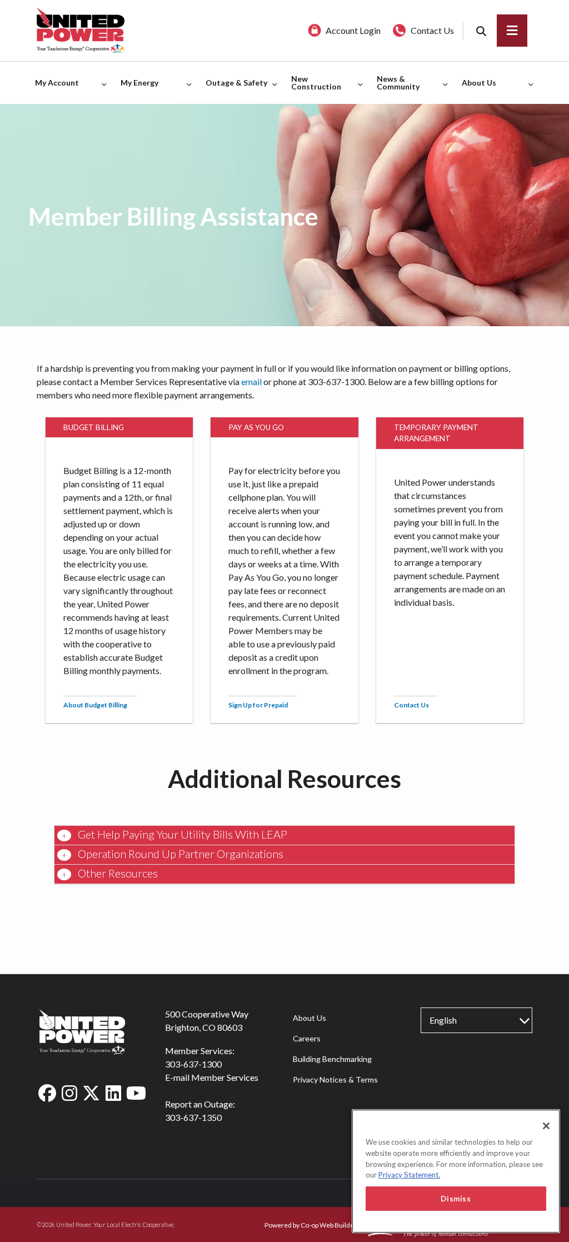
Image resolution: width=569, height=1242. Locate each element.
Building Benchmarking (332, 1059)
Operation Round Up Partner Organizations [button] (179, 853)
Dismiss (456, 1198)
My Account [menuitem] (54, 89)
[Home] (92, 30)
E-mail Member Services (211, 1077)
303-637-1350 (193, 1117)
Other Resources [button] (117, 873)
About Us (309, 1017)
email (251, 381)
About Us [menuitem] (476, 89)
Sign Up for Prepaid (258, 705)
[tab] (284, 835)
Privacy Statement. (409, 1174)
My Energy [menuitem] (136, 89)
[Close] (546, 1126)
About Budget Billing (95, 705)
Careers (307, 1038)
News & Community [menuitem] (395, 89)
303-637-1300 (193, 1064)
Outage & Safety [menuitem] (233, 89)
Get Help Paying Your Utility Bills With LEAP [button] (181, 834)
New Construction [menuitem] (313, 89)
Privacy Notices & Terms (335, 1079)
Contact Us (411, 705)
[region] (456, 1171)
